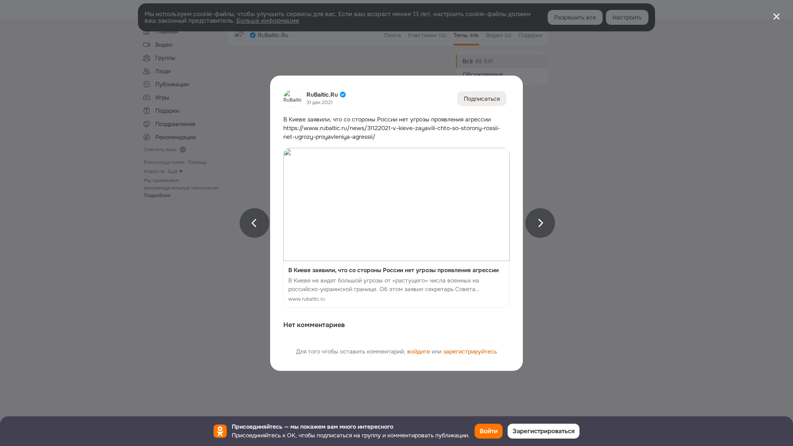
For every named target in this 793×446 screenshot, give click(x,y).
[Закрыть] (776, 16)
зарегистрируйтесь (470, 351)
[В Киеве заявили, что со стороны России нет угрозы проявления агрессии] (396, 228)
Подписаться (482, 98)
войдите (418, 351)
